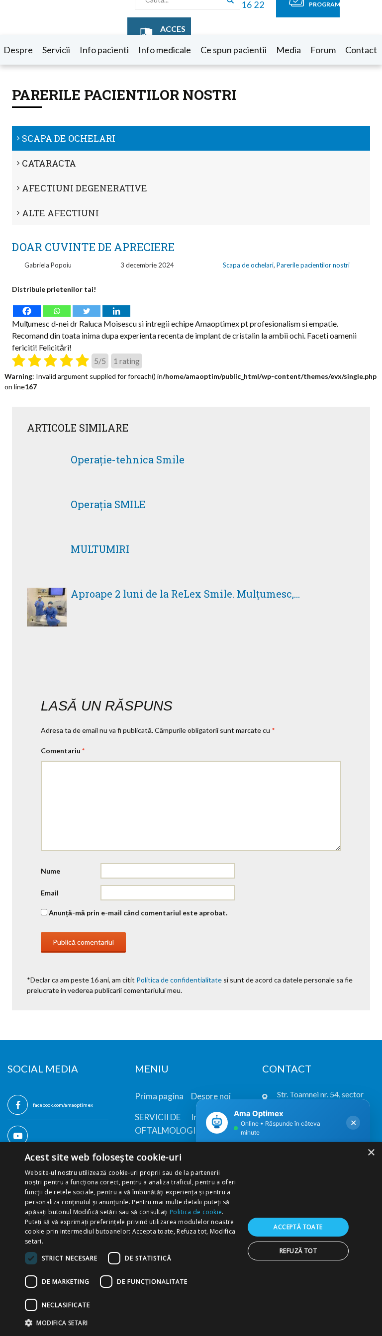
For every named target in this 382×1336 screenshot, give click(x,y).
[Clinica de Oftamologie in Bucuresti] (42, 17)
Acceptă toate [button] (298, 1227)
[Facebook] (27, 306)
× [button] (371, 1153)
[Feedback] (15, 108)
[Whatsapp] (57, 306)
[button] (131, 1323)
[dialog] (191, 1239)
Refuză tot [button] (298, 1251)
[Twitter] (86, 306)
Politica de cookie (196, 1212)
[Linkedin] (116, 306)
